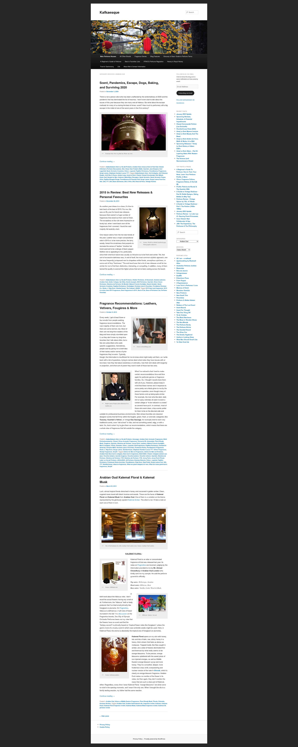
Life (119, 66)
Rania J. (105, 288)
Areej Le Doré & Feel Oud (149, 167)
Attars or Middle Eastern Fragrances (127, 701)
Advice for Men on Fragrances (134, 452)
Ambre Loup (122, 175)
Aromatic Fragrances (156, 439)
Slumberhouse (121, 288)
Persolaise (180, 298)
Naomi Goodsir (152, 284)
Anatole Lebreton (159, 280)
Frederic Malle (138, 169)
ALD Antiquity (153, 173)
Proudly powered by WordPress (154, 739)
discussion (123, 613)
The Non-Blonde (182, 322)
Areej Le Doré (131, 175)
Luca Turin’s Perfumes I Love (187, 285)
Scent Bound (181, 307)
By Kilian (122, 282)
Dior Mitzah (159, 175)
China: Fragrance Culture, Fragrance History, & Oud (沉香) (186, 181)
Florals (155, 701)
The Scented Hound (183, 330)
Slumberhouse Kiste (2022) (186, 129)
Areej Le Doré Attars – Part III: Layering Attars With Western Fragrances (187, 153)
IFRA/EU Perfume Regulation (153, 61)
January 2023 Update (183, 114)
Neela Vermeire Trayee (158, 177)
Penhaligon (130, 286)
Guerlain (146, 169)
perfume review (105, 708)
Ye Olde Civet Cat (182, 342)
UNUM (137, 288)
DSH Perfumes (142, 282)
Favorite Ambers (109, 456)
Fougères (107, 443)
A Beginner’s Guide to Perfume (110, 61)
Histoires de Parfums (114, 284)
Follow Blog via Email (185, 93)
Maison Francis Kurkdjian (137, 284)
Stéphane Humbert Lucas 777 (119, 173)
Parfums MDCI (111, 447)
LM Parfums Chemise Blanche (136, 460)
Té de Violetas (181, 315)
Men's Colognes (105, 445)
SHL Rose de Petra (138, 181)
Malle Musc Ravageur (131, 177)
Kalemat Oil (162, 705)
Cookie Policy (105, 727)
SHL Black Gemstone (116, 181)
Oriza (101, 179)
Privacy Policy (105, 724)
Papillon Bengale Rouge (112, 179)
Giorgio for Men (112, 177)
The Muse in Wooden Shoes (186, 320)
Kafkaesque (109, 12)
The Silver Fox (181, 332)
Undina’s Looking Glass (185, 337)
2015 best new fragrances (154, 288)
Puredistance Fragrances (157, 171)
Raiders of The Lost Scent (185, 305)
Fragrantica (141, 565)
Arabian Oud (136, 167)
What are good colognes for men (137, 464)
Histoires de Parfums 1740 (133, 458)
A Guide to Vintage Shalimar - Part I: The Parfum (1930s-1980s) (187, 206)
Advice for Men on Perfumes (153, 452)
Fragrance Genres (141, 56)
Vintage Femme (151, 181)
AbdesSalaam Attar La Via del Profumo (119, 167)
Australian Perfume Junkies (186, 266)
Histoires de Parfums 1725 (115, 458)
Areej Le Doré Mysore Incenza (187, 131)
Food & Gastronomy (107, 66)
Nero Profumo (181, 293)
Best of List (141, 290)
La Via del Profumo (110, 460)
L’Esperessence (182, 283)
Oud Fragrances (139, 445)
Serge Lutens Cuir (157, 462)
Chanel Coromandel (148, 175)
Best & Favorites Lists (132, 61)
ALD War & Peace (111, 175)
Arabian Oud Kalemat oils (134, 703)
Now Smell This (182, 295)
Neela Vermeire (144, 177)
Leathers (144, 443)
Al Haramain (149, 280)
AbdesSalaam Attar (141, 173)
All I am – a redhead (183, 258)
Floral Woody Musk (146, 701)
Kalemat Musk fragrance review (146, 705)
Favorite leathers (133, 456)
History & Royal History (175, 61)
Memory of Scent (182, 288)
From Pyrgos (181, 280)
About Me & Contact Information (134, 66)
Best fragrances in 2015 (129, 290)
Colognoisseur (181, 273)
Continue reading (107, 161)
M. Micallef (125, 284)
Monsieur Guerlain (183, 290)
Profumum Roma (140, 447)
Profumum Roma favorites (116, 462)
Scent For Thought (183, 310)
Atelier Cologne (114, 282)
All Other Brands (125, 56)
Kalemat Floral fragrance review (114, 705)
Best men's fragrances (131, 454)
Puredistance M (125, 179)
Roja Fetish (146, 462)
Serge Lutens (104, 173)
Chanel (161, 167)
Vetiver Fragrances (160, 450)
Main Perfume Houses (108, 56)
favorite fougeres (121, 456)
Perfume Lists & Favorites (143, 286)
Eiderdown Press (182, 278)
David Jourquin (131, 282)
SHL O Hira (128, 181)
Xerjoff (115, 452)
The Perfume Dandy (183, 325)
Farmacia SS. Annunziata (146, 441)
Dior (123, 169)
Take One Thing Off (183, 312)
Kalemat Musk (131, 705)
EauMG (179, 275)
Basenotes (180, 268)
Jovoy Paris (136, 443)
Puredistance (130, 462)
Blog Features (155, 56)
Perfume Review (105, 703)
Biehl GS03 (143, 454)
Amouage (135, 439)
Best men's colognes (116, 454)
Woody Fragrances (106, 452)
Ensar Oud (128, 169)
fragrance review (149, 703)
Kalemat (121, 177)
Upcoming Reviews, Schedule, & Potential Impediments (184, 119)
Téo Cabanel (131, 288)
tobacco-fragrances (119, 464)
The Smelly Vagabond (184, 335)
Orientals (119, 445)
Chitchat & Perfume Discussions (110, 169)
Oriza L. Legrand (129, 171)
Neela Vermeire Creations (115, 171)
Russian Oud (135, 179)
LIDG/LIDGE (121, 460)
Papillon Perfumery (142, 171)
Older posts (104, 716)
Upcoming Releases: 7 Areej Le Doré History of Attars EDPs (186, 146)
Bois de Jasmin (182, 271)
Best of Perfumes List (153, 290)
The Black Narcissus (183, 317)
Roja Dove (112, 288)
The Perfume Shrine (183, 327)
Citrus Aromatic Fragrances (127, 441)
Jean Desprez (154, 169)
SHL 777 (106, 181)
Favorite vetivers (145, 456)
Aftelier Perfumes (138, 280)
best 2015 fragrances (113, 290)
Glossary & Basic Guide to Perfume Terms (177, 56)
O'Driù (113, 445)
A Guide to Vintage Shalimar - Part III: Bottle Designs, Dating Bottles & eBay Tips (187, 194)
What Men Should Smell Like (186, 339)
